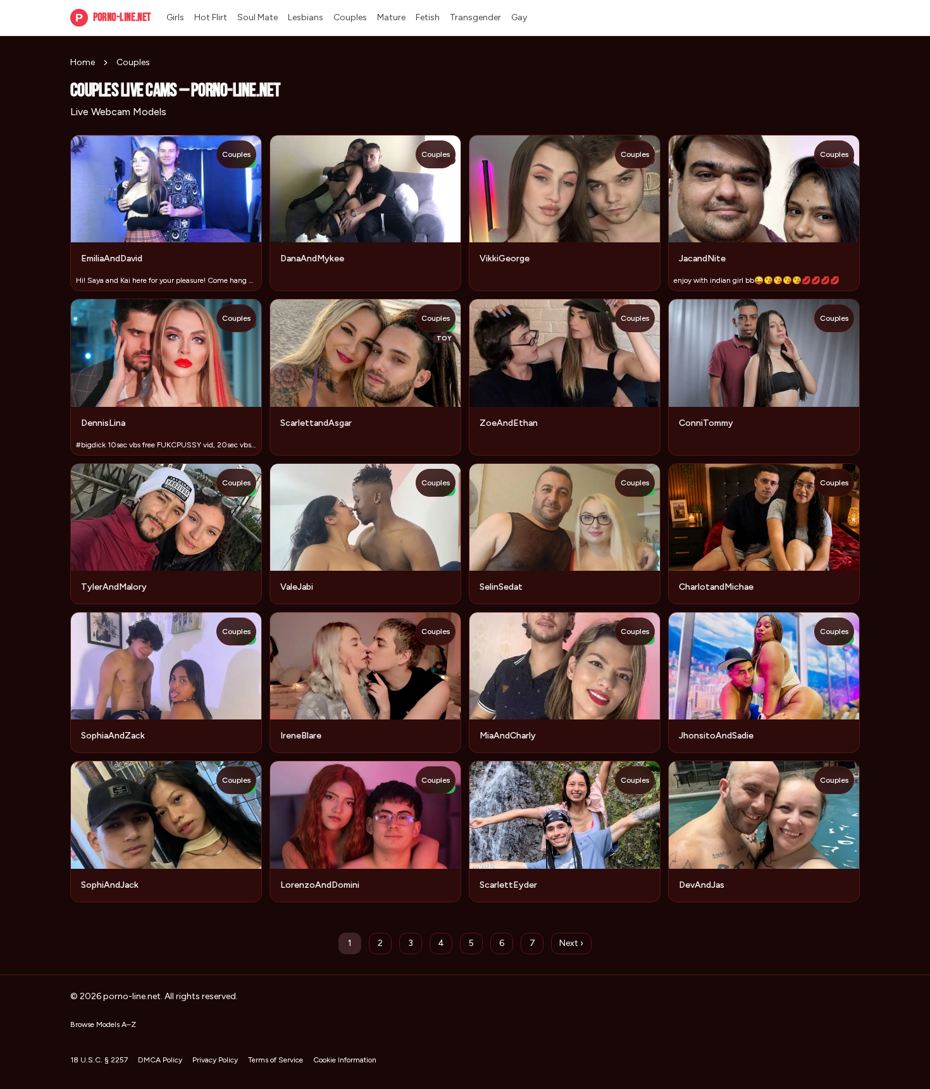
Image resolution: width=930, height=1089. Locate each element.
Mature (391, 17)
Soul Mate (257, 17)
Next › (571, 943)
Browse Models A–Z (103, 1024)
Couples (350, 17)
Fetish (428, 17)
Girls (175, 17)
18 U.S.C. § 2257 (99, 1059)
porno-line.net (113, 17)
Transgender (475, 17)
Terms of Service (275, 1059)
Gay (519, 17)
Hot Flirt (210, 17)
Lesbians (305, 17)
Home (82, 62)
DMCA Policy (160, 1059)
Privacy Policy (215, 1059)
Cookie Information (344, 1059)
